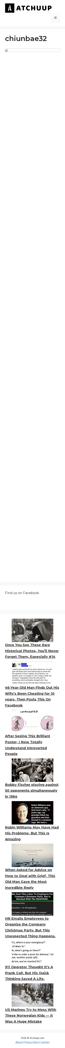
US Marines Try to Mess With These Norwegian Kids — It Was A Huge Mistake (30, 1015)
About (19, 1042)
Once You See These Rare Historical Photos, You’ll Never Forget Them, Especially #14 (32, 651)
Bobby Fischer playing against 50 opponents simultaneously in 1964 (31, 790)
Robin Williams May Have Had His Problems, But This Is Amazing (32, 833)
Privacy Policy (31, 1042)
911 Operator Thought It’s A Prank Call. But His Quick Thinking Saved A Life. (29, 973)
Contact (45, 1042)
